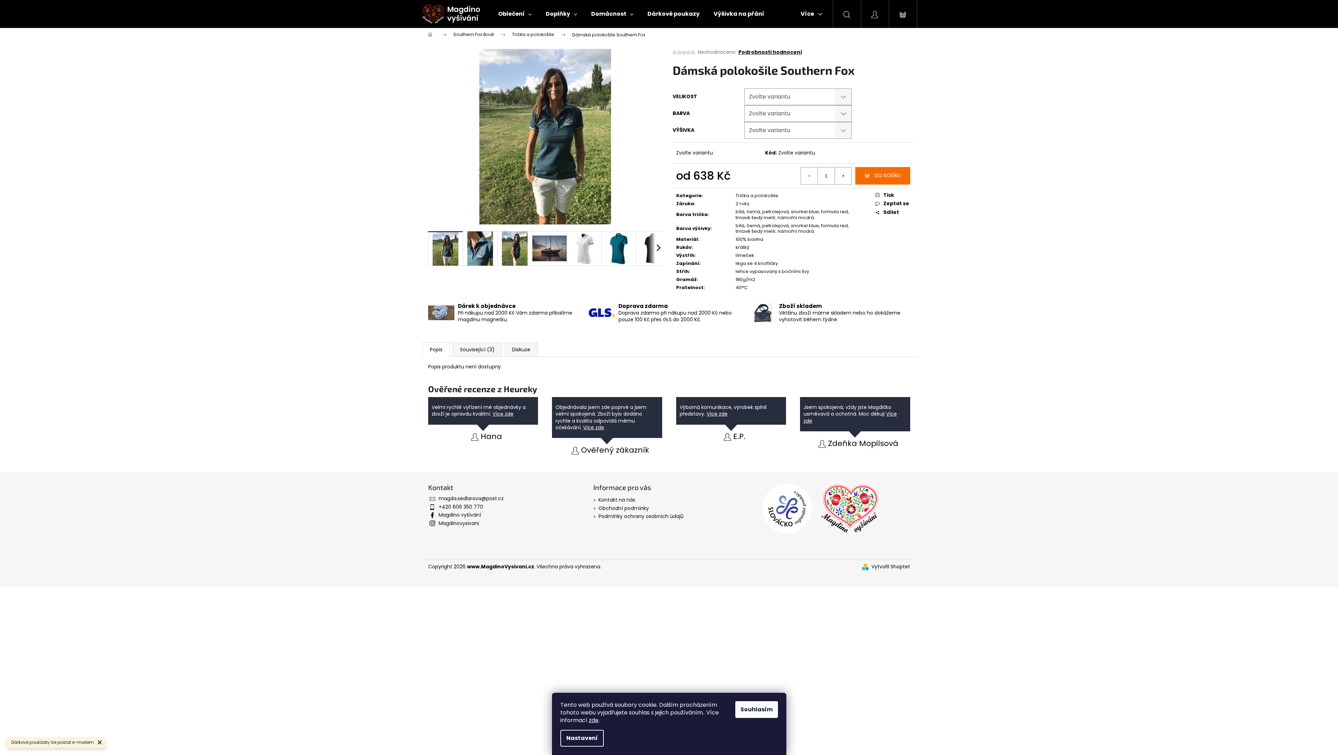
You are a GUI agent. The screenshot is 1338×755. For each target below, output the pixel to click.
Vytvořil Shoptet (890, 566)
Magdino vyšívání (460, 514)
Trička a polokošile (757, 195)
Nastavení (582, 738)
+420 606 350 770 (461, 506)
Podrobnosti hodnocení (770, 52)
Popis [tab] (436, 349)
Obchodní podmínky (624, 508)
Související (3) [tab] (477, 349)
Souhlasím (757, 709)
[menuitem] (515, 14)
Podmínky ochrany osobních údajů (641, 516)
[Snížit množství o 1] (809, 175)
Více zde (503, 413)
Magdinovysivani (459, 523)
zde (594, 720)
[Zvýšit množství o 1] (843, 175)
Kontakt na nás (617, 499)
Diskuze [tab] (521, 349)
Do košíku (888, 175)
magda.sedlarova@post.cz (471, 498)
